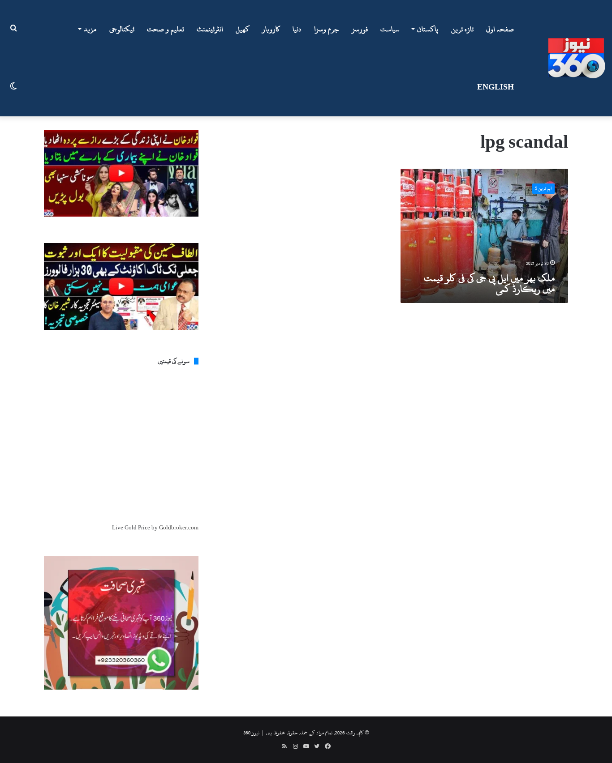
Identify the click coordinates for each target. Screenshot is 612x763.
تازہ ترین (462, 29)
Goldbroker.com (178, 528)
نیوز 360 (251, 732)
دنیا (297, 29)
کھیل (243, 29)
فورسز (360, 29)
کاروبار (271, 29)
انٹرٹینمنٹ (210, 29)
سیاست (390, 29)
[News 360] (576, 58)
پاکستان (427, 29)
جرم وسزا (326, 29)
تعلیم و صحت (165, 29)
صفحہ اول (500, 29)
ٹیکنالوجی (121, 29)
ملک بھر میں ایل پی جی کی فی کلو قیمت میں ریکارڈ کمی (489, 283)
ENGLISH (495, 87)
